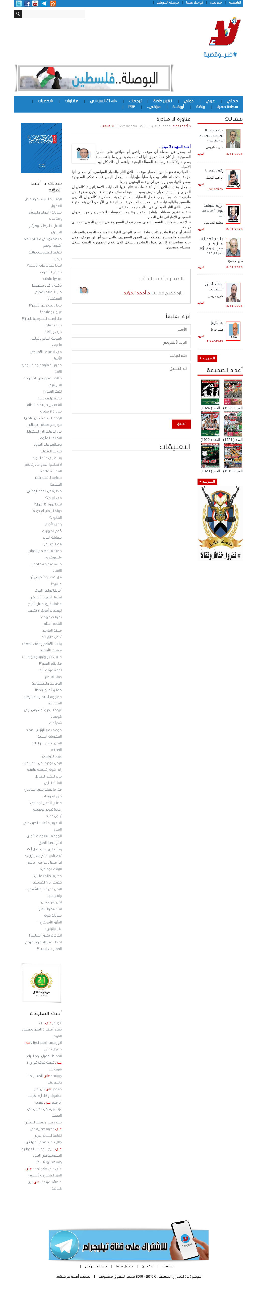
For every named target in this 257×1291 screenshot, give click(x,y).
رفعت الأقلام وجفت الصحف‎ (42, 644)
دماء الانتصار (53, 677)
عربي (210, 101)
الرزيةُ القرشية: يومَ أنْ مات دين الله (212, 211)
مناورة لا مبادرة (51, 411)
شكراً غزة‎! (55, 723)
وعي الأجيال (53, 524)
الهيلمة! (56, 484)
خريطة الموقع (168, 2)
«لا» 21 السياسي (103, 101)
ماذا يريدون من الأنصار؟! (45, 305)
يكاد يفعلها (53, 325)
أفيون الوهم (52, 245)
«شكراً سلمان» (52, 279)
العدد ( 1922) (210, 440)
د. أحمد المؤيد (182, 126)
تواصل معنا (194, 2)
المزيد (201, 153)
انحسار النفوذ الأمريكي (45, 597)
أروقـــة (178, 107)
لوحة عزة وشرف (50, 670)
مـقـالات (234, 119)
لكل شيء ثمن (51, 902)
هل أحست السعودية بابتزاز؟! (42, 319)
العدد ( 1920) (210, 471)
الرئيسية (235, 2)
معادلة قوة (53, 915)
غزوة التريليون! (51, 756)
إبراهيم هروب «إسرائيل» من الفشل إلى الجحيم (44, 1109)
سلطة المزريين (52, 630)
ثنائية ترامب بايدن (49, 398)
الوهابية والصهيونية (47, 683)
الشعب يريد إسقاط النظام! (44, 405)
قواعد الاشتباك (51, 451)
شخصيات (45, 101)
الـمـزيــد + (207, 358)
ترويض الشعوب (51, 272)
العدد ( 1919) (233, 471)
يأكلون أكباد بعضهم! (47, 285)
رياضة (200, 107)
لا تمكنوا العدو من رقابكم (43, 465)
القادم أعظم (52, 624)
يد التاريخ (217, 323)
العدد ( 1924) (210, 408)
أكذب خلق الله (52, 637)
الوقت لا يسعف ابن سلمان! (43, 418)
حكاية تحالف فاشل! (47, 876)
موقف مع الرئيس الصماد (44, 730)
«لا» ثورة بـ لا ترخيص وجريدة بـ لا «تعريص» (211, 135)
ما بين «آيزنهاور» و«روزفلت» (42, 657)
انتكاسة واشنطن (50, 909)
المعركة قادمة (51, 471)
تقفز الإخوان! (52, 391)
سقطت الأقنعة (51, 650)
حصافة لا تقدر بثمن (48, 478)
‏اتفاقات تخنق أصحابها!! (45, 935)
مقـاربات (71, 101)
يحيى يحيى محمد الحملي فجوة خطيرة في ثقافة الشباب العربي (43, 1129)
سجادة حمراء (227, 107)
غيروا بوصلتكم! (51, 312)
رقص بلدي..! (214, 171)
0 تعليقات (108, 126)
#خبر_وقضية (220, 54)
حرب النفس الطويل (48, 776)
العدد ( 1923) (233, 408)
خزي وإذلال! (53, 332)
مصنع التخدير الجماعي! (45, 803)
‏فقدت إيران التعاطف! (47, 882)
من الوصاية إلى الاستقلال (44, 431)
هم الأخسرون (52, 544)
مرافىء (154, 107)
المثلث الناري (53, 783)
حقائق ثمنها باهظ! (48, 690)
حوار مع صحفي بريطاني (44, 425)
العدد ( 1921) (233, 440)
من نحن (216, 2)
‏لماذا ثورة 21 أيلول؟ (48, 504)
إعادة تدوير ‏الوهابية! (47, 809)
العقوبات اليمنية (49, 736)
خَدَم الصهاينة (52, 531)
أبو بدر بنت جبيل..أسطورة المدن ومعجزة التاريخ (42, 1029)
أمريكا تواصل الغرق (48, 590)
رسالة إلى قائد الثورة (47, 458)
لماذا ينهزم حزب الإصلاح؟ (44, 265)
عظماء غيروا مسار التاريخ (45, 604)
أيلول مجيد (54, 816)
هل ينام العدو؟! (50, 663)
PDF (131, 107)
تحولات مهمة (51, 617)
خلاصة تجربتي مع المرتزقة (43, 239)
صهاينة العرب (52, 537)
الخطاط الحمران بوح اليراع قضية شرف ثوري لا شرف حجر (44, 1062)
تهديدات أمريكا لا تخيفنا (45, 610)
